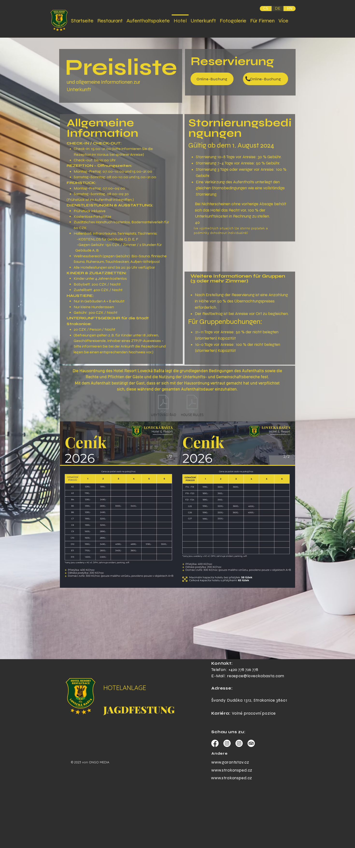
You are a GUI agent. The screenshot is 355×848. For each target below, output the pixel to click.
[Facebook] (215, 743)
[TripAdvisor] (251, 743)
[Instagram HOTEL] (227, 743)
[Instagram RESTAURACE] (239, 743)
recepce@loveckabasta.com (255, 675)
